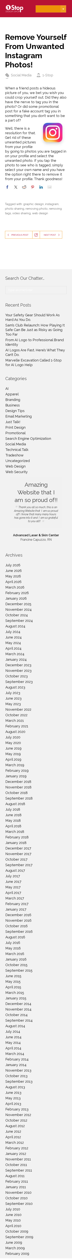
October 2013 (16, 1076)
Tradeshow (14, 455)
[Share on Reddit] (24, 187)
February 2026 (17, 593)
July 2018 (12, 809)
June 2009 (13, 1242)
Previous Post (19, 235)
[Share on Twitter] (15, 187)
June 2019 (13, 748)
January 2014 (15, 1065)
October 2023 (16, 676)
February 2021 (16, 726)
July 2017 (12, 876)
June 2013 (13, 1093)
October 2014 (16, 1015)
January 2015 (15, 998)
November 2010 (18, 1192)
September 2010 (19, 1204)
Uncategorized (17, 461)
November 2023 (18, 671)
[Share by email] (49, 187)
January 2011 (15, 1187)
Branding (12, 400)
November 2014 (18, 1009)
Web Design (15, 466)
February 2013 (16, 1109)
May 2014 (13, 1043)
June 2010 (13, 1215)
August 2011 (15, 1176)
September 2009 (19, 1237)
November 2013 (18, 1070)
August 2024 (15, 626)
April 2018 (13, 826)
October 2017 (16, 859)
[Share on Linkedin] (41, 187)
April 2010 (13, 1226)
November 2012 (18, 1115)
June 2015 (13, 976)
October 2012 (16, 1120)
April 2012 (13, 1137)
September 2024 (19, 621)
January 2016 (15, 959)
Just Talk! (12, 422)
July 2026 (12, 565)
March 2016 (14, 954)
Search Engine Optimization (28, 439)
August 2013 (15, 1087)
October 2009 (16, 1231)
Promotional (15, 433)
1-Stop (47, 75)
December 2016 (18, 915)
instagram (52, 204)
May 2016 (13, 948)
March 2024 (14, 654)
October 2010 (16, 1198)
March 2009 (15, 1248)
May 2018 (13, 820)
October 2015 (16, 965)
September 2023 (19, 682)
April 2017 (13, 893)
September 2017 (18, 865)
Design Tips (15, 411)
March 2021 (14, 721)
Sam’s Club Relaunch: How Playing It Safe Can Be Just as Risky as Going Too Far (35, 329)
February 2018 (17, 837)
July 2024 (12, 632)
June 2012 (13, 1131)
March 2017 (14, 898)
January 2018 (15, 843)
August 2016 (15, 937)
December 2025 (18, 604)
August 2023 (15, 687)
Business (12, 405)
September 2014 (19, 1020)
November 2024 (18, 610)
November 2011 (18, 1159)
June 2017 (13, 882)
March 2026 (14, 587)
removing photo (37, 208)
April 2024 (13, 648)
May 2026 (13, 576)
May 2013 (13, 1098)
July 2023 (12, 693)
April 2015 (13, 987)
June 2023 (13, 698)
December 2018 (18, 782)
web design (40, 213)
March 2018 (14, 832)
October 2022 (16, 715)
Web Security (16, 472)
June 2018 (13, 815)
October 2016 (16, 926)
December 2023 (18, 665)
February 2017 (16, 904)
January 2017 (15, 909)
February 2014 (17, 1059)
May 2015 (13, 982)
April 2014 (13, 1048)
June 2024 (13, 637)
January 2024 (16, 659)
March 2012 (14, 1143)
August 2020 (15, 732)
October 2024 (16, 615)
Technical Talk (16, 450)
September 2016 (19, 932)
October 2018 (16, 793)
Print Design (15, 427)
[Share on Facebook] (7, 187)
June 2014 (13, 1037)
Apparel (12, 394)
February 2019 (17, 771)
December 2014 (18, 1004)
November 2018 (18, 787)
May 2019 (13, 754)
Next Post (50, 235)
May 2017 (13, 887)
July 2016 (12, 943)
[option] (36, 509)
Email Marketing (18, 416)
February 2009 (17, 1254)
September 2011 (18, 1170)
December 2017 (18, 848)
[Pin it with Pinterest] (32, 187)
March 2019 (14, 765)
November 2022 (18, 709)
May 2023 (13, 704)
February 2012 (16, 1148)
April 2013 (13, 1104)
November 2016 (18, 920)
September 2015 (18, 970)
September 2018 (19, 798)
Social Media (21, 75)
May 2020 (13, 743)
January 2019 (15, 776)
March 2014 (14, 1054)
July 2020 (12, 737)
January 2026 (16, 598)
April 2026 (13, 582)
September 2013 (18, 1081)
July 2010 (12, 1209)
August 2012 (15, 1126)
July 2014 (12, 1031)
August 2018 (15, 804)
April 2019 (13, 759)
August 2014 (15, 1026)
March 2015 (14, 993)
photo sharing (14, 208)
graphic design (33, 204)
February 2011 (16, 1181)
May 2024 (13, 643)
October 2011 (16, 1165)
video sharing (21, 213)
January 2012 (15, 1154)
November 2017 (18, 854)
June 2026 (13, 571)
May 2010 (13, 1220)
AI (7, 389)
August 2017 (15, 870)
